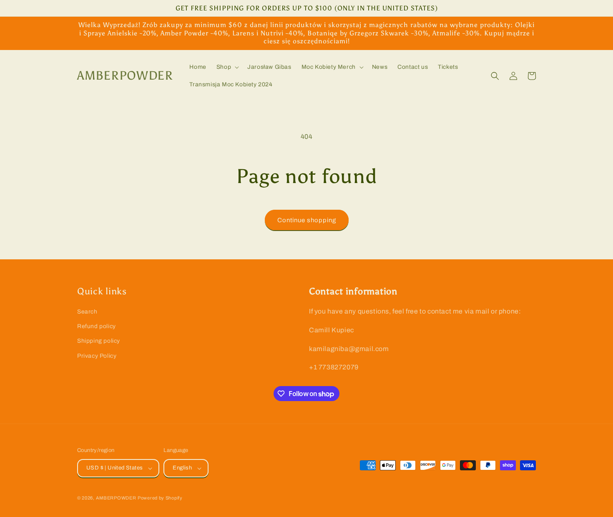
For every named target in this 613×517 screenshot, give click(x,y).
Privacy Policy (96, 356)
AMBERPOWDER (116, 497)
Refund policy (96, 326)
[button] (226, 67)
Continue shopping (306, 220)
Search (87, 312)
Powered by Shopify (160, 497)
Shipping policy (98, 341)
